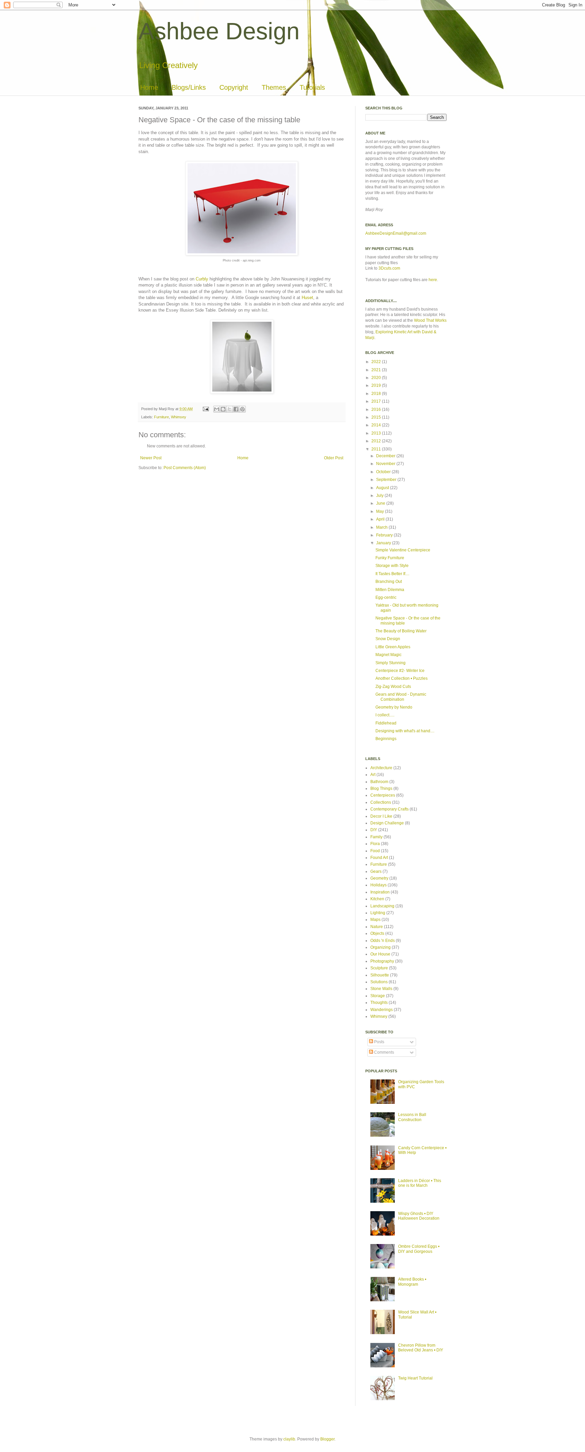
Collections (380, 802)
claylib (289, 1439)
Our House (380, 954)
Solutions (379, 982)
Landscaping (382, 906)
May (380, 511)
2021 (376, 369)
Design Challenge (387, 823)
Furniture (161, 417)
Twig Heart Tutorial (415, 1378)
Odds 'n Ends (382, 940)
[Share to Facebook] (236, 409)
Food (375, 850)
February (385, 535)
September (386, 479)
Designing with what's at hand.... (404, 731)
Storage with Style (392, 565)
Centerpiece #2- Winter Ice (400, 670)
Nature (376, 926)
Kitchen (377, 899)
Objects (377, 933)
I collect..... (384, 715)
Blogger (327, 1439)
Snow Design (387, 638)
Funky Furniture (389, 557)
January (384, 543)
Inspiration (380, 892)
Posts (378, 1041)
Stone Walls (381, 988)
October (384, 471)
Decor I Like (381, 816)
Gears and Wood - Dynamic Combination (400, 696)
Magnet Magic (388, 654)
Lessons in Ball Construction (412, 1117)
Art (372, 774)
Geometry (379, 878)
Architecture (381, 767)
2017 (376, 401)
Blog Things (381, 788)
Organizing (380, 947)
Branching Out (388, 581)
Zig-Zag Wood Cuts (393, 686)
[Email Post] (205, 409)
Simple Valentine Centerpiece (402, 550)
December (386, 456)
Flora (375, 843)
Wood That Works (430, 320)
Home (149, 87)
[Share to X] (229, 409)
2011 (376, 449)
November (386, 463)
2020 (376, 377)
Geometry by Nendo (393, 707)
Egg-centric (385, 597)
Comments (383, 1052)
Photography (382, 961)
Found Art (379, 857)
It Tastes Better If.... (392, 573)
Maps (375, 919)
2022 (376, 361)
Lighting (377, 912)
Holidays (378, 885)
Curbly (202, 278)
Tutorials (312, 87)
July (380, 495)
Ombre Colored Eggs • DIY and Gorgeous (418, 1249)
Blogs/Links (189, 87)
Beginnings (385, 738)
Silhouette (379, 975)
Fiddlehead (385, 723)
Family (376, 837)
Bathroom (379, 781)
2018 (376, 393)
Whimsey (178, 417)
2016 (376, 409)
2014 (376, 425)
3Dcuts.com (389, 268)
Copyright (233, 87)
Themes (274, 87)
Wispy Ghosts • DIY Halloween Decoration (418, 1216)
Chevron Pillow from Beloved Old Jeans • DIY (420, 1347)
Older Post (333, 458)
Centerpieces (382, 795)
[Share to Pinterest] (242, 409)
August (383, 487)
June (381, 503)
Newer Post (150, 458)
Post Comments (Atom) (185, 467)
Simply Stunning (390, 662)
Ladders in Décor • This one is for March (419, 1183)
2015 (376, 417)
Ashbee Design (219, 31)
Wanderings (381, 1009)
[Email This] (216, 409)
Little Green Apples (392, 647)
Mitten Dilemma (389, 589)
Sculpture (379, 968)
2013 (376, 433)
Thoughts (379, 1002)
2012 (376, 441)
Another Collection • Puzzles (401, 678)
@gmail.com (414, 233)
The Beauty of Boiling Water (401, 631)
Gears (376, 871)
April (381, 519)
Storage (377, 995)
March (382, 527)
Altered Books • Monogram (412, 1281)
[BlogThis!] (223, 409)
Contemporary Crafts (389, 809)
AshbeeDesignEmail (384, 233)
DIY (373, 829)
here (433, 279)
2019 (376, 385)
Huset (307, 297)
